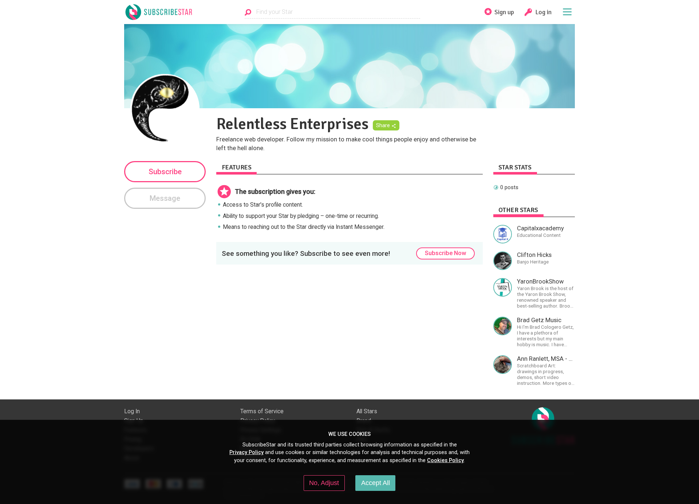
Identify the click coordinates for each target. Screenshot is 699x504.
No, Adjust (324, 483)
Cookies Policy (445, 460)
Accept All (375, 483)
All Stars (366, 411)
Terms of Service (262, 411)
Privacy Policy (246, 452)
